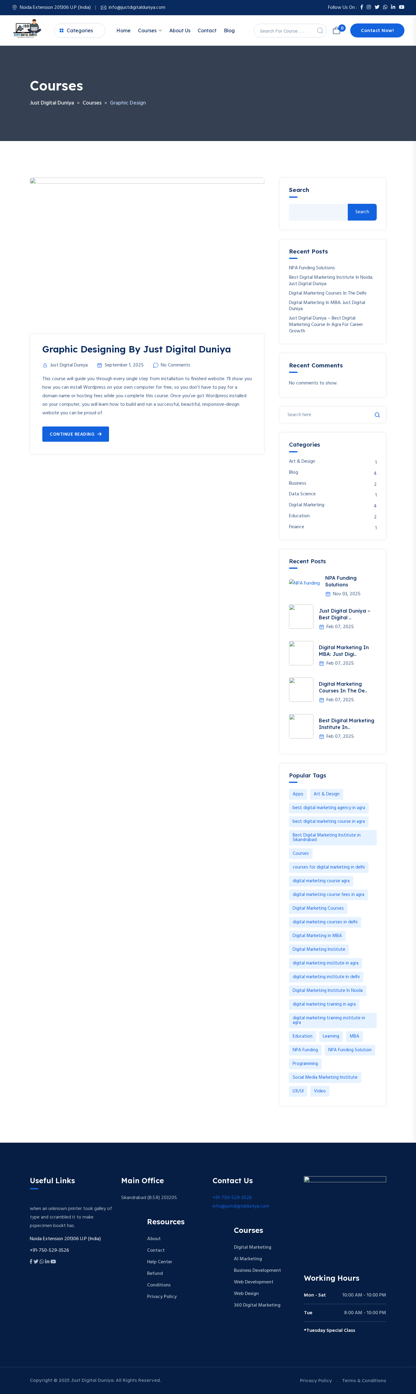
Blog (229, 30)
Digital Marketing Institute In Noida (328, 990)
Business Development (257, 1271)
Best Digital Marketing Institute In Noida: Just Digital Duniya (331, 280)
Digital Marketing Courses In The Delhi (327, 293)
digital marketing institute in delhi (326, 977)
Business (297, 483)
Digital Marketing (306, 505)
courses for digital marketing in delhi (329, 867)
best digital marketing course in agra (329, 821)
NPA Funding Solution (350, 1050)
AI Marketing (248, 1259)
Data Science (302, 494)
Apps (298, 794)
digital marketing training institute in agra (329, 1020)
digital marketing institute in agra (325, 963)
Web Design (246, 1294)
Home (123, 30)
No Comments (175, 365)
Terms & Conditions (364, 1380)
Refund (155, 1274)
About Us (179, 30)
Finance (296, 527)
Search (299, 189)
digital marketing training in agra (324, 1004)
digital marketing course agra (321, 881)
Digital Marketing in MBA (317, 935)
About (154, 1239)
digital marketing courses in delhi (325, 922)
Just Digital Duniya (69, 365)
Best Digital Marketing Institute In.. (346, 723)
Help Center (159, 1262)
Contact (207, 30)
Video (320, 1091)
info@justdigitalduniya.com (137, 8)
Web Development (253, 1282)
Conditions (159, 1285)
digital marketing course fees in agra (328, 894)
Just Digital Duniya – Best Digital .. (344, 614)
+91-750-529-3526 (232, 1198)
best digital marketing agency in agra (329, 808)
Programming (305, 1063)
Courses (147, 30)
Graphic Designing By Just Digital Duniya (136, 349)
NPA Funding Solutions (312, 268)
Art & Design (302, 461)
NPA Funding (305, 1050)
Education (299, 516)
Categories (80, 30)
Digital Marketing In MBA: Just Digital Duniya (327, 306)
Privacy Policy (162, 1297)
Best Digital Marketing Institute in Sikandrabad (327, 838)
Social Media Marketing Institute (325, 1077)
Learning (331, 1036)
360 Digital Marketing (257, 1305)
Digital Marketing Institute (319, 949)
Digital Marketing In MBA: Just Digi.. (344, 650)
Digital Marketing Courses (318, 908)
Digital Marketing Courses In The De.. (343, 687)
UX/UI (298, 1091)
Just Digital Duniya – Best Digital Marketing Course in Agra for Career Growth (326, 324)
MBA (354, 1036)
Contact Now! (377, 31)
